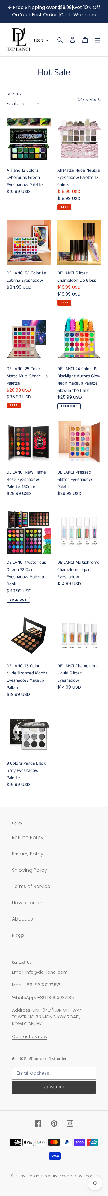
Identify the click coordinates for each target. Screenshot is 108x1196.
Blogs (18, 935)
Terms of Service (31, 886)
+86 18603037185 (55, 997)
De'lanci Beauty (42, 1176)
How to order (27, 902)
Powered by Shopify (78, 1176)
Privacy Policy (28, 853)
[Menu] (98, 39)
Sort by (14, 94)
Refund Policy (28, 837)
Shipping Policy (29, 870)
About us (22, 918)
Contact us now (29, 1036)
